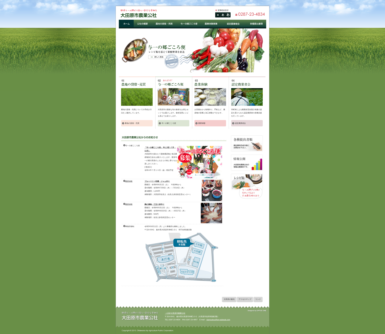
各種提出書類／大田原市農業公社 (256, 24)
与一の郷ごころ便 (173, 92)
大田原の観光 (229, 299)
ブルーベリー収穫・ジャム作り (157, 181)
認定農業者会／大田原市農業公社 (234, 24)
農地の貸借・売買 (132, 123)
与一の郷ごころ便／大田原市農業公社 (189, 24)
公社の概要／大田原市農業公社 (142, 24)
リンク (258, 299)
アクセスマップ (245, 299)
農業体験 (201, 123)
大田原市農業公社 (138, 14)
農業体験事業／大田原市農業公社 (211, 24)
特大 (228, 14)
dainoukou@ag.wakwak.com (218, 320)
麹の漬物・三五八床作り (154, 204)
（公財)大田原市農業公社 (175, 313)
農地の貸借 (137, 92)
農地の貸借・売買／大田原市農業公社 (164, 24)
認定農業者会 (240, 123)
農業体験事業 (210, 92)
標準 (217, 14)
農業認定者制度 (247, 92)
